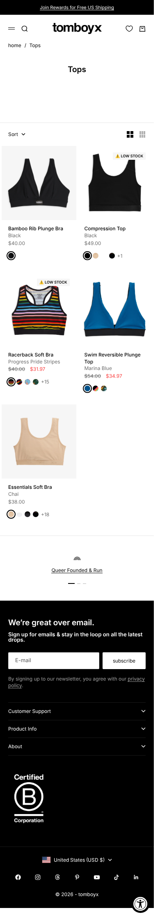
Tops (35, 45)
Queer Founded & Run (76, 570)
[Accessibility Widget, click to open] (140, 903)
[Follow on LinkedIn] (136, 877)
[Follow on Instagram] (37, 877)
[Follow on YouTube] (97, 877)
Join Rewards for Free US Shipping (77, 7)
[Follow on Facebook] (18, 877)
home (14, 45)
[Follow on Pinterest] (77, 877)
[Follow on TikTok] (116, 877)
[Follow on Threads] (57, 877)
